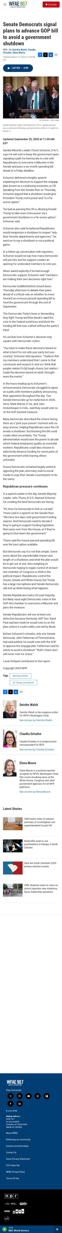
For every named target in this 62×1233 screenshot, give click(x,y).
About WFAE (12, 1133)
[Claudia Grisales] (10, 738)
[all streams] (58, 1229)
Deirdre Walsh (19, 49)
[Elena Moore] (10, 767)
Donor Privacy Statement (18, 1159)
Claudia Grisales (30, 734)
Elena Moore (19, 52)
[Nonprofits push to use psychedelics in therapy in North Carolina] (13, 845)
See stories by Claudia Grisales (37, 749)
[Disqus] (31, 955)
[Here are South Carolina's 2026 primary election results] (13, 868)
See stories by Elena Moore (35, 791)
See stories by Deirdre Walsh (36, 720)
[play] (4, 1229)
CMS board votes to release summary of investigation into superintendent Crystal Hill (39, 822)
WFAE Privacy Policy (15, 1172)
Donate (52, 4)
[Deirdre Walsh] (10, 709)
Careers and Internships (17, 1146)
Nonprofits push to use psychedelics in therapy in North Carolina (41, 844)
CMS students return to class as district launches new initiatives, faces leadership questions (41, 888)
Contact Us (11, 1152)
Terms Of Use (12, 1178)
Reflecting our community (18, 1139)
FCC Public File (13, 1165)
